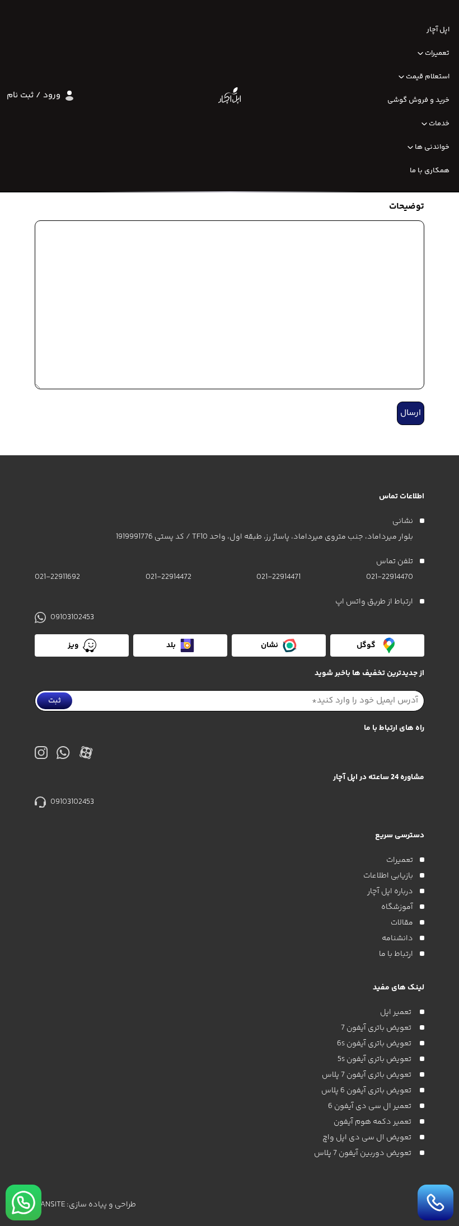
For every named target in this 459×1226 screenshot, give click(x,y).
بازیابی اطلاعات (388, 876)
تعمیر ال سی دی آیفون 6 (370, 1106)
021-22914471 (278, 577)
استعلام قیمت (427, 76)
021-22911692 (57, 577)
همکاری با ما (429, 170)
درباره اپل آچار (390, 891)
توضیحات (406, 207)
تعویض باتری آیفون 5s (375, 1059)
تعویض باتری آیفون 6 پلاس (367, 1090)
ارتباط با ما (396, 954)
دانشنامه (397, 938)
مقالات (402, 923)
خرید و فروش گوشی (418, 100)
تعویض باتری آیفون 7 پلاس (367, 1075)
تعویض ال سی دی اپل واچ (367, 1137)
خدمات (439, 123)
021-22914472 (168, 577)
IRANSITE (50, 1205)
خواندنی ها (432, 147)
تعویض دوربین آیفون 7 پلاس (363, 1153)
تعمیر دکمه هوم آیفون (373, 1122)
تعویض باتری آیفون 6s (375, 1044)
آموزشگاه (397, 907)
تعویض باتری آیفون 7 (377, 1028)
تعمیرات (437, 53)
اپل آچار (438, 29)
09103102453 (72, 617)
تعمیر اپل (396, 1012)
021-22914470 (389, 577)
